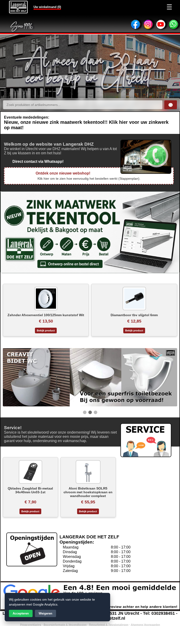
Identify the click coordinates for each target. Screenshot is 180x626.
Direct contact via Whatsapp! (34, 161)
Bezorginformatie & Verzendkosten (65, 624)
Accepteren (21, 613)
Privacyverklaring (30, 624)
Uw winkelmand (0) (47, 7)
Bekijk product (46, 330)
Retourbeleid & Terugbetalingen (108, 624)
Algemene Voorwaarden (145, 624)
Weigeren (45, 613)
